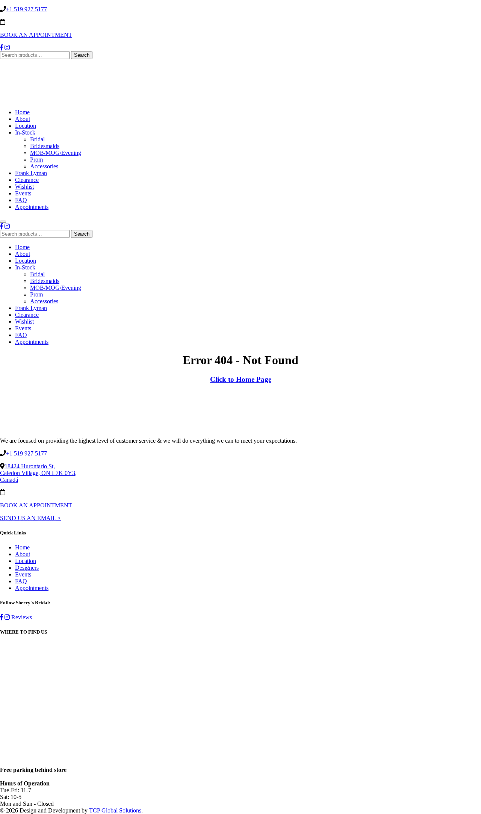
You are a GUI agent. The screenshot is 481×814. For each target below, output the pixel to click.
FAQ (21, 200)
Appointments (31, 207)
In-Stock (25, 132)
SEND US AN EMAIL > (30, 518)
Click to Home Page (240, 379)
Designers (27, 567)
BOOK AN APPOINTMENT (36, 35)
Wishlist (24, 186)
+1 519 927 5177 (26, 9)
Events (23, 193)
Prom (36, 159)
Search (81, 55)
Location (25, 126)
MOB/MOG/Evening (55, 153)
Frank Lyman (31, 173)
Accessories (44, 166)
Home (22, 112)
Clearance (27, 180)
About (22, 119)
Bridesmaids (44, 146)
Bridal (37, 139)
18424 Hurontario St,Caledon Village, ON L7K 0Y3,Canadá (38, 473)
